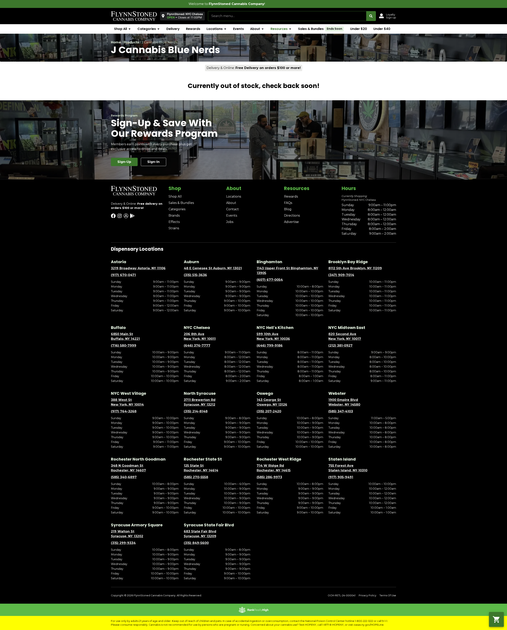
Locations (233, 196)
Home (116, 42)
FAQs (288, 203)
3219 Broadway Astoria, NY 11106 (138, 268)
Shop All (175, 196)
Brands (174, 215)
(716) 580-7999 (123, 345)
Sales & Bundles (181, 203)
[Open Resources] (290, 29)
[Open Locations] (225, 29)
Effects (174, 222)
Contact (232, 209)
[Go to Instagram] (119, 215)
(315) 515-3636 (195, 275)
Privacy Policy (367, 595)
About (231, 203)
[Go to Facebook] (113, 215)
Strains (174, 228)
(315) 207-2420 (269, 411)
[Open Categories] (158, 29)
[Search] (371, 16)
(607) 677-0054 (270, 280)
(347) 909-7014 (341, 275)
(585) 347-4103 (340, 411)
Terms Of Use (387, 595)
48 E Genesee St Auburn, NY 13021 (213, 268)
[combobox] (287, 16)
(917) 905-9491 (340, 477)
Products (131, 42)
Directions (292, 215)
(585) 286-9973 (269, 477)
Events (231, 215)
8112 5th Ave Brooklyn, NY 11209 (355, 268)
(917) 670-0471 (123, 275)
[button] (182, 15)
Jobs (229, 222)
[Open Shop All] (129, 29)
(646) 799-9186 (270, 345)
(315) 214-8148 (196, 411)
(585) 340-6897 (124, 477)
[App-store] (126, 215)
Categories (177, 209)
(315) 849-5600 (196, 543)
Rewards (291, 196)
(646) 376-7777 (197, 345)
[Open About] (262, 29)
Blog (288, 209)
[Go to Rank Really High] (253, 610)
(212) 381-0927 (340, 345)
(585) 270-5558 (196, 477)
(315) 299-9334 (123, 543)
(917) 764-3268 (123, 411)
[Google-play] (132, 215)
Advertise (291, 222)
